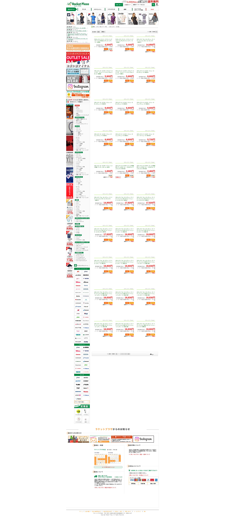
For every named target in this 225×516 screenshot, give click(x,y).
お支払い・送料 (118, 511)
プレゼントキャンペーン (82, 123)
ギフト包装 (78, 122)
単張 (79, 132)
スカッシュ (78, 219)
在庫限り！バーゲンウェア (82, 115)
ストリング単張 (81, 158)
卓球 (77, 113)
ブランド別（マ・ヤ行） (102, 26)
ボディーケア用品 (80, 248)
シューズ (78, 129)
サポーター (78, 245)
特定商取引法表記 (107, 511)
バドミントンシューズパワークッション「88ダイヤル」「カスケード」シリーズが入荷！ (77, 34)
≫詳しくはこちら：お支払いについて (138, 475)
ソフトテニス (79, 111)
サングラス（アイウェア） (82, 250)
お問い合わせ (128, 511)
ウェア (77, 138)
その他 (77, 232)
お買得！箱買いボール (81, 119)
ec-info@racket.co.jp (108, 467)
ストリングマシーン (81, 148)
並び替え (94, 31)
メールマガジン (137, 511)
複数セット (80, 133)
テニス (77, 108)
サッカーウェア (80, 255)
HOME (94, 26)
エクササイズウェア (81, 259)
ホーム (81, 511)
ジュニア (78, 146)
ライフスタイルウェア (81, 260)
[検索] (153, 4)
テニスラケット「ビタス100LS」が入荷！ (77, 30)
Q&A (145, 511)
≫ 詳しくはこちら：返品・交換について (139, 454)
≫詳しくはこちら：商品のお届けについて (105, 487)
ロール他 (80, 160)
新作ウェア (78, 120)
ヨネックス (112, 26)
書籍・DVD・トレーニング (82, 149)
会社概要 (87, 511)
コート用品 (78, 145)
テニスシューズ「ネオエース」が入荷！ (76, 28)
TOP (152, 354)
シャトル (78, 161)
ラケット (78, 127)
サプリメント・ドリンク (82, 247)
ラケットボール (80, 221)
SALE (77, 107)
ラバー (77, 203)
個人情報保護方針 (96, 511)
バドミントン (79, 110)
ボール (77, 137)
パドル (77, 227)
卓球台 (77, 214)
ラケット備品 (79, 143)
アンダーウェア (80, 243)
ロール (79, 135)
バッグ (77, 140)
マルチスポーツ (80, 254)
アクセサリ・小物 (80, 142)
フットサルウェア (80, 257)
